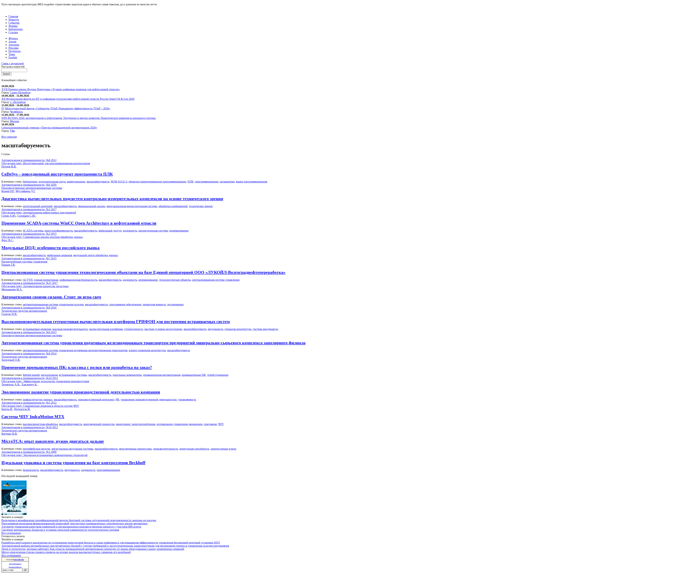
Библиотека (15, 29)
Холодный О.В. (10, 359)
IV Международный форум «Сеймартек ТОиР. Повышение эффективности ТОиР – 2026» (55, 108)
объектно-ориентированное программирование (157, 181)
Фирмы (13, 25)
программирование (206, 181)
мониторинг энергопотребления (135, 424)
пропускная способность (194, 448)
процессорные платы (223, 448)
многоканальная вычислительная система (132, 206)
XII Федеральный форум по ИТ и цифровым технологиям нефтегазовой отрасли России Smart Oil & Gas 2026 (67, 98)
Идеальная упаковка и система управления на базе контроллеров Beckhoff (73, 462)
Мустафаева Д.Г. (25, 191)
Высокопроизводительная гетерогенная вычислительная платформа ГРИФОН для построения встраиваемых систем (115, 321)
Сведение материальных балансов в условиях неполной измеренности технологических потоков (60, 529)
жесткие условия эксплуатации (163, 329)
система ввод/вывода (265, 329)
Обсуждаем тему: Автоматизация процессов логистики (35, 286)
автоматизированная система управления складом (53, 304)
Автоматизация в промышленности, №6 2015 (28, 332)
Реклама (13, 47)
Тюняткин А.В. (10, 384)
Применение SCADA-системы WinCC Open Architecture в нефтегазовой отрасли (78, 223)
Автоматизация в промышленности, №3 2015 (28, 233)
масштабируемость (98, 181)
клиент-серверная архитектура (147, 350)
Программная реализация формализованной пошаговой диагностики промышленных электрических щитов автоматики (74, 523)
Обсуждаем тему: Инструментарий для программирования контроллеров (45, 163)
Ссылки (13, 32)
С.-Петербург (18, 102)
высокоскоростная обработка (40, 424)
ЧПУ (221, 424)
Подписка (14, 51)
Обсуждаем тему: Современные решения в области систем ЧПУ (40, 405)
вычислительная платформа (106, 329)
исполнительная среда (52, 181)
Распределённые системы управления (24, 261)
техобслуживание (217, 374)
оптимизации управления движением (179, 424)
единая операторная (46, 279)
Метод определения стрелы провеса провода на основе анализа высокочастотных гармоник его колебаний (66, 552)
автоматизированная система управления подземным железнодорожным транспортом (75, 350)
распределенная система (153, 230)
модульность (215, 329)
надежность (130, 230)
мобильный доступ (109, 230)
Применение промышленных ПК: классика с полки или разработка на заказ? (76, 367)
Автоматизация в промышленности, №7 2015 (28, 258)
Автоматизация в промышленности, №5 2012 (28, 402)
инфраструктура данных (37, 399)
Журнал (13, 38)
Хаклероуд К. (29, 384)
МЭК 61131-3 (119, 181)
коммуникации (76, 181)
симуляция (210, 424)
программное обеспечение (125, 304)
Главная (13, 16)
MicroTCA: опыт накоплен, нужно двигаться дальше (52, 441)
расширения (227, 181)
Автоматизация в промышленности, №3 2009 (28, 451)
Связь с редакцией (12, 63)
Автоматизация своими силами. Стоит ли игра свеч (51, 297)
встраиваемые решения (37, 329)
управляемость (187, 399)
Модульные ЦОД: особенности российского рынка (50, 247)
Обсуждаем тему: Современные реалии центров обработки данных (42, 236)
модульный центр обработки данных (95, 255)
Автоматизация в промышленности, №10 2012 (29, 378)
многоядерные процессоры (135, 448)
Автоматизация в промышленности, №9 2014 (28, 353)
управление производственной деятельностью (149, 399)
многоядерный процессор (99, 424)
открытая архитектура (238, 329)
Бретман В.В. (9, 433)
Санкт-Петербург (20, 92)
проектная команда (154, 304)
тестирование (175, 304)
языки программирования (251, 181)
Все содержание (11, 533)
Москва (14, 121)
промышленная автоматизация (161, 374)
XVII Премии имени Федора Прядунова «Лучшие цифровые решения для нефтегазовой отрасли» (60, 89)
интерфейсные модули (36, 448)
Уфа (12, 130)
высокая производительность (70, 329)
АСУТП (28, 279)
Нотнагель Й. (22, 409)
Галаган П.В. (9, 314)
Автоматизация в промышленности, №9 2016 (28, 307)
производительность (165, 448)
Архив (12, 41)
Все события (9, 136)
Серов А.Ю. (8, 215)
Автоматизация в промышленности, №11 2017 (29, 283)
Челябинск (16, 111)
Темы (11, 54)
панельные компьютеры (127, 374)
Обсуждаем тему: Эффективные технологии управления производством (45, 381)
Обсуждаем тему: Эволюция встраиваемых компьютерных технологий (44, 455)
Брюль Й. (7, 409)
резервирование (179, 230)
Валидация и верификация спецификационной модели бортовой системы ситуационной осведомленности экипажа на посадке (78, 520)
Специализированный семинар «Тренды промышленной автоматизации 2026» (49, 127)
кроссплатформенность (59, 230)
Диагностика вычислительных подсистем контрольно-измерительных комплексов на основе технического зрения (112, 198)
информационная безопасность (78, 279)
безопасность (31, 469)
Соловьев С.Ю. (26, 215)
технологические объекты (175, 279)
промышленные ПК (194, 374)
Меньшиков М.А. (11, 289)
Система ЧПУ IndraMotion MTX (32, 416)
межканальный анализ (91, 206)
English (12, 57)
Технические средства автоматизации (24, 310)
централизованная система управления (215, 279)
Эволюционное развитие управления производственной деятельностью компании (80, 392)
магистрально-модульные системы (72, 448)
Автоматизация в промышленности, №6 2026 (28, 184)
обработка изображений (173, 206)
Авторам (13, 44)
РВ (117, 399)
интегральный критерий (37, 206)
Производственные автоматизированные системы (31, 187)
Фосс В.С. (7, 240)
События (13, 22)
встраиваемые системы (73, 374)
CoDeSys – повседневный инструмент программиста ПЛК (57, 174)
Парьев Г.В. (8, 264)
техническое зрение (201, 206)
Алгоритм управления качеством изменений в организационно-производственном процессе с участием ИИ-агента (71, 526)
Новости (13, 19)
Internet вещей (31, 374)
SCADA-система (33, 230)
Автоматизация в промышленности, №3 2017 (28, 209)
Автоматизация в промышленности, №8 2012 (28, 160)
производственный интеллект (96, 399)
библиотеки (30, 181)
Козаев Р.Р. (7, 191)
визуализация (49, 374)
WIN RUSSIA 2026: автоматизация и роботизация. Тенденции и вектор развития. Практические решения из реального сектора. (78, 118)
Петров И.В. (8, 166)
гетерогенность (133, 329)
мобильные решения (59, 255)
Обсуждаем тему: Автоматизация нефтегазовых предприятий (38, 212)
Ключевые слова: (12, 181)
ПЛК (191, 181)
